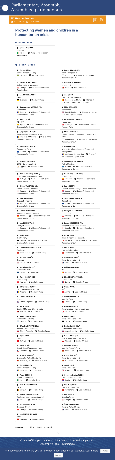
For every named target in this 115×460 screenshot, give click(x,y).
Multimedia (68, 444)
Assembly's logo (49, 444)
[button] (57, 20)
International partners (82, 440)
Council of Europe (30, 440)
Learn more (91, 450)
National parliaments (55, 440)
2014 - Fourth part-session (42, 427)
